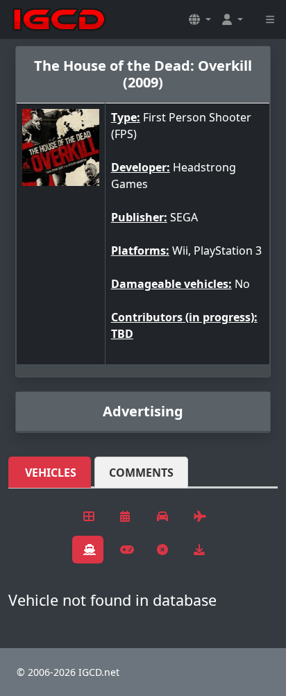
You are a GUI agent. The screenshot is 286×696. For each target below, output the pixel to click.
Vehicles (50, 472)
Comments (141, 472)
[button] (200, 19)
